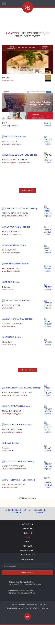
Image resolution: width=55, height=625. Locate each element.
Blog (27, 542)
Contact (27, 546)
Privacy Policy (28, 550)
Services (27, 528)
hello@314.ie (28, 591)
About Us (27, 524)
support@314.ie (29, 593)
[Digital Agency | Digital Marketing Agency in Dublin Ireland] (27, 7)
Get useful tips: (27, 559)
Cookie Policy (27, 555)
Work (27, 537)
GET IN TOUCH (27, 370)
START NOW (27, 190)
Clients (27, 533)
